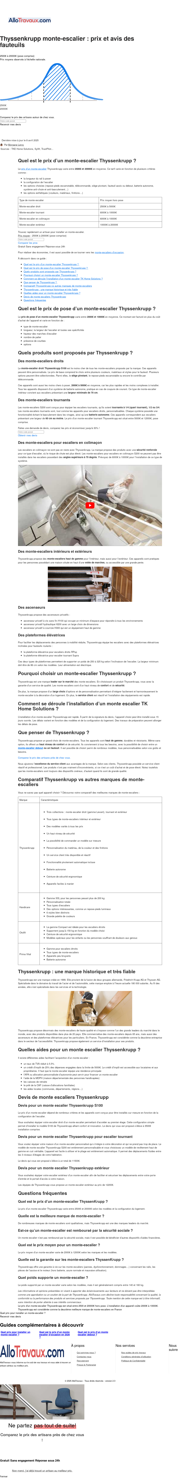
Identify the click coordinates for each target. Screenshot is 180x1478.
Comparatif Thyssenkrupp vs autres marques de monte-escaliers (58, 285)
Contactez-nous (84, 1356)
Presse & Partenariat (86, 1364)
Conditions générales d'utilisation (136, 1356)
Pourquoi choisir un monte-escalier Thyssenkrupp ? (51, 275)
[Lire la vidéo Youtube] (90, 505)
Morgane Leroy (16, 144)
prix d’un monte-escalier (34, 168)
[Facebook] (173, 1360)
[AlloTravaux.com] (94, 20)
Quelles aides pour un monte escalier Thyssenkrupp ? (52, 293)
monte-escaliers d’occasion (109, 252)
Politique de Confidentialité (133, 1360)
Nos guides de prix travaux (133, 1352)
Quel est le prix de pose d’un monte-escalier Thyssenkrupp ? (56, 268)
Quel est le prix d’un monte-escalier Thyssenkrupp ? (51, 264)
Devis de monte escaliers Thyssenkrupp (45, 296)
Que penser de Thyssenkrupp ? (40, 282)
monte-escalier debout (30, 748)
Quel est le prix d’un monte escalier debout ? (93, 1333)
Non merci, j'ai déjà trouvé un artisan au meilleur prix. (42, 1470)
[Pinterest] (173, 1369)
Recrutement (83, 1360)
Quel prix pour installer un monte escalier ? (15, 1333)
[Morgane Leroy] (2, 144)
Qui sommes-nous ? (86, 1352)
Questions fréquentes (35, 300)
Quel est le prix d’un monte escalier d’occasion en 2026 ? (54, 1334)
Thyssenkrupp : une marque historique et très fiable (51, 289)
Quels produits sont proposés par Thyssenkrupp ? (50, 271)
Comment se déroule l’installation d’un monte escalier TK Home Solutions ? (63, 278)
